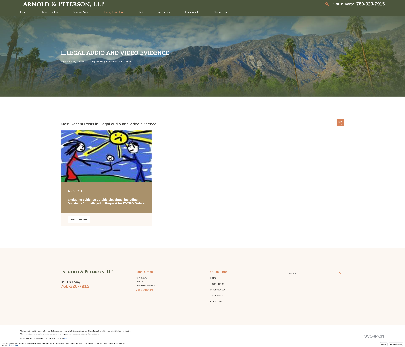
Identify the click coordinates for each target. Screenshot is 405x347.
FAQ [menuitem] (140, 12)
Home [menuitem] (23, 12)
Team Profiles (217, 283)
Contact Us (216, 301)
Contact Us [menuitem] (220, 12)
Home (213, 278)
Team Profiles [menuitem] (50, 12)
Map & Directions (144, 290)
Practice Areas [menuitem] (80, 12)
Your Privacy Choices (55, 338)
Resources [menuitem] (163, 12)
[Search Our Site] (340, 273)
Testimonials (216, 295)
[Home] (64, 4)
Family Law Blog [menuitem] (113, 12)
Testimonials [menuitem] (192, 12)
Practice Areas (217, 289)
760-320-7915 (370, 4)
